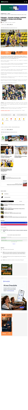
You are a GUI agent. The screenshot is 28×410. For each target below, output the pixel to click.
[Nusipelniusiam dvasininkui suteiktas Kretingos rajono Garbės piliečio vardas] (2, 216)
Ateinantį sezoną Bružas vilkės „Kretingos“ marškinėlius (6, 157)
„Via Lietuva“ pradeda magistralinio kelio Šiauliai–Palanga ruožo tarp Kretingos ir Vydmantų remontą (14, 209)
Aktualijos (16, 183)
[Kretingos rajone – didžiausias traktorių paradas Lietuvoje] (2, 212)
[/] (24, 2)
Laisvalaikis (5, 212)
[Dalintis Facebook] (5, 24)
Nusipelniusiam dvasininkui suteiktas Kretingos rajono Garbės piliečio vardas (15, 217)
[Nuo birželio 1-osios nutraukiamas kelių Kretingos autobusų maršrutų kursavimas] (2, 204)
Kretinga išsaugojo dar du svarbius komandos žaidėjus (21, 157)
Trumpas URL (13, 22)
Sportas (9, 13)
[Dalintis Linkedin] (9, 24)
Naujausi (20, 201)
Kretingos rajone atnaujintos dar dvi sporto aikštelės (14, 184)
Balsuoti (14, 243)
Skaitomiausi (7, 201)
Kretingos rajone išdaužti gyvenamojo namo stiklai (13, 178)
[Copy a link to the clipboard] (12, 24)
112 (6, 177)
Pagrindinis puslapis (3, 13)
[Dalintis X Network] (6, 24)
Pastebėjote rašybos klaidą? (5, 110)
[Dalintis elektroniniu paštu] (10, 24)
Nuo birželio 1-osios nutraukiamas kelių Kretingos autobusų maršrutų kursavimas (14, 205)
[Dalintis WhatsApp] (8, 24)
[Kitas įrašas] (25, 184)
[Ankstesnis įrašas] (3, 178)
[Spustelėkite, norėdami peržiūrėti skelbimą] (14, 8)
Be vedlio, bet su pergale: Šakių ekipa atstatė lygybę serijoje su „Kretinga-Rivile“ (6, 170)
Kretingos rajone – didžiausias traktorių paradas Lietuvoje (12, 213)
